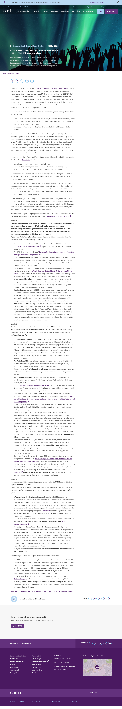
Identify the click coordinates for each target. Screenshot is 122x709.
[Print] (32, 81)
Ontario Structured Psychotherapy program (33, 385)
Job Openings (36, 659)
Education (13, 664)
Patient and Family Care (18, 656)
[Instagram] (105, 643)
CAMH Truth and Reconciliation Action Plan (50, 88)
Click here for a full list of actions (57, 216)
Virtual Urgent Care (88, 7)
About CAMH (36, 656)
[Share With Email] (27, 81)
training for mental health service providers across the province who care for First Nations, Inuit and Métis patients (44, 399)
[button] (22, 11)
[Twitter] (95, 643)
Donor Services (37, 670)
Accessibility (101, 7)
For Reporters (36, 667)
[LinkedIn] (100, 643)
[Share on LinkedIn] (22, 81)
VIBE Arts (17, 472)
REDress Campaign (20, 579)
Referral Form (72, 7)
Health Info (14, 659)
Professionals (14, 667)
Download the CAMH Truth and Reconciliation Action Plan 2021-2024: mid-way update (42, 591)
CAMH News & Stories (13, 73)
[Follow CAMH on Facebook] (91, 643)
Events (34, 673)
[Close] (118, 2)
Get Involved (14, 670)
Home (4, 73)
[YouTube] (110, 643)
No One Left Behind (23, 7)
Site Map (74, 701)
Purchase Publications (39, 661)
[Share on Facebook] (12, 81)
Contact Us (6, 7)
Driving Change (15, 673)
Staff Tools (93, 693)
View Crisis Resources (97, 2)
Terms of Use (36, 701)
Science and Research (17, 661)
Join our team (57, 7)
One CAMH (26, 160)
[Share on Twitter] (17, 81)
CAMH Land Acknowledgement (28, 247)
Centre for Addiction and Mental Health (28, 46)
